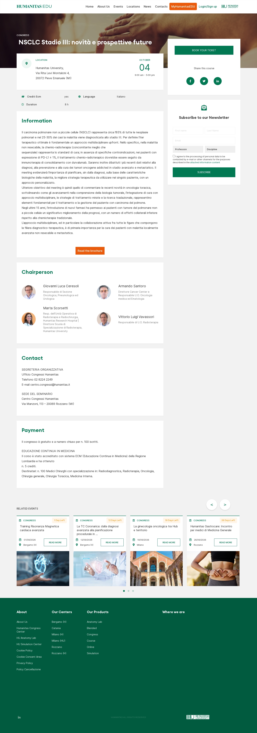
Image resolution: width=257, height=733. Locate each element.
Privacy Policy (25, 663)
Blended (92, 628)
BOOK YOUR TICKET (204, 50)
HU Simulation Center (29, 644)
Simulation (93, 653)
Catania (56, 628)
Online (90, 646)
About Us (103, 6)
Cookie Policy (25, 650)
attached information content (205, 162)
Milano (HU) (58, 640)
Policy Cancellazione (29, 669)
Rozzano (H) (59, 653)
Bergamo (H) (59, 621)
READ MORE (55, 542)
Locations (133, 6)
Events (118, 6)
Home (90, 6)
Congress (92, 634)
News (147, 6)
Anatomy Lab (94, 621)
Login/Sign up (208, 6)
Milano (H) (58, 634)
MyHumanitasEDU (183, 6)
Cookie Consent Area (29, 656)
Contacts (161, 6)
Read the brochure (90, 250)
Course (91, 640)
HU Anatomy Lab (26, 637)
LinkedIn (19, 717)
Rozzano (57, 646)
